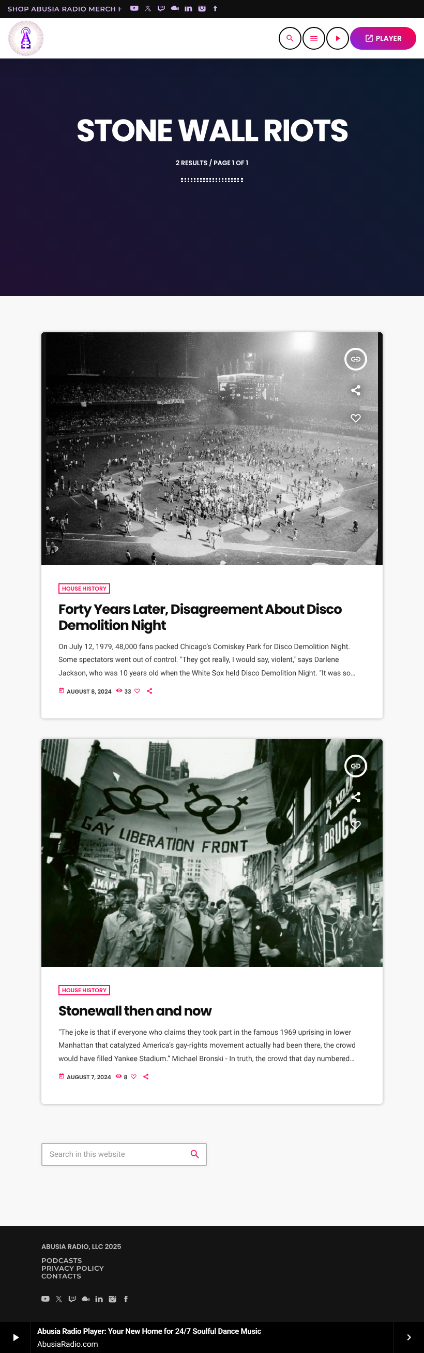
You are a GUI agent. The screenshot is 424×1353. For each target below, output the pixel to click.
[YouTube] (134, 9)
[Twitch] (161, 9)
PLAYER (383, 38)
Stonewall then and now (134, 1011)
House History (84, 588)
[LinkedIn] (189, 9)
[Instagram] (202, 9)
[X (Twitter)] (148, 9)
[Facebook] (215, 9)
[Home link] (26, 38)
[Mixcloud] (175, 9)
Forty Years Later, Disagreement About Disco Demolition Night (200, 617)
